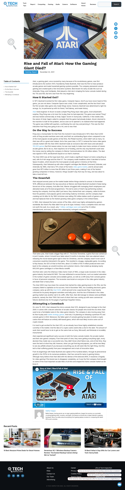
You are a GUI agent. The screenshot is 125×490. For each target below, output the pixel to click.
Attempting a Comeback (12, 94)
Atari (35, 112)
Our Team (50, 477)
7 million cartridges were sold (70, 207)
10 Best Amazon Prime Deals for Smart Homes (22, 450)
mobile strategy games (55, 314)
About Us (50, 468)
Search (116, 4)
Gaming (28, 72)
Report (34, 72)
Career (73, 468)
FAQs (48, 471)
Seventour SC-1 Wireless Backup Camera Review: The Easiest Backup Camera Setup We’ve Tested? (61, 453)
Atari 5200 (57, 290)
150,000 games (38, 146)
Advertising (51, 480)
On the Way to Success (12, 89)
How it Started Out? (10, 86)
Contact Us (51, 474)
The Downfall (9, 92)
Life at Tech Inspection (103, 468)
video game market (80, 167)
